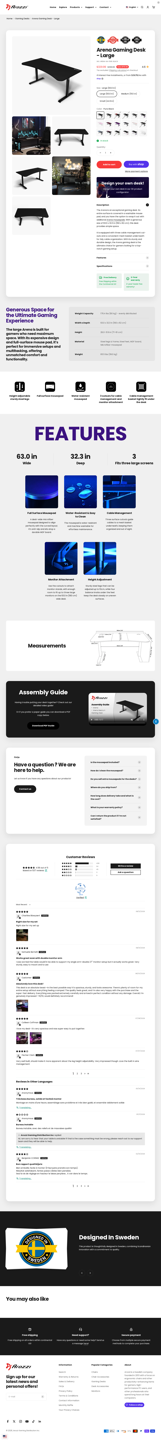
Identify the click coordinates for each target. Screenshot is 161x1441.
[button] (132, 7)
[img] (22, 911)
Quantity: (101, 147)
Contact (104, 7)
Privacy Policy (65, 1391)
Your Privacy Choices (69, 1410)
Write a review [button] (125, 865)
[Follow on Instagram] (20, 1421)
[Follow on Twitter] (14, 1421)
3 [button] (81, 1073)
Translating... (25, 1107)
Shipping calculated (118, 70)
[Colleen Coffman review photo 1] (22, 1038)
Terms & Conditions (68, 1395)
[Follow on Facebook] (7, 1421)
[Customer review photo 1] (22, 1006)
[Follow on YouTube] (27, 1421)
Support (89, 7)
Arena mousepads (116, 219)
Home (53, 7)
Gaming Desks (22, 18)
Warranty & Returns (68, 1376)
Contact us (25, 789)
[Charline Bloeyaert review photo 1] (22, 935)
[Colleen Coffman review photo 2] (36, 1038)
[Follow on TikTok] (33, 1421)
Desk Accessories (100, 1386)
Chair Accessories (100, 1376)
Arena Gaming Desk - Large (45, 18)
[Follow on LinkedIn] (40, 1421)
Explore (63, 7)
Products (75, 7)
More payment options (136, 171)
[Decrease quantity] (100, 153)
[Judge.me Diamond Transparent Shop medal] (80, 888)
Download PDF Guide (43, 725)
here (86, 1343)
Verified (80, 897)
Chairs (94, 1372)
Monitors (95, 1391)
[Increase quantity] (110, 153)
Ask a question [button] (126, 872)
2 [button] (77, 1073)
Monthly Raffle (66, 1405)
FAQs (61, 1386)
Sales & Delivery (66, 1381)
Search (62, 1372)
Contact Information (69, 1400)
